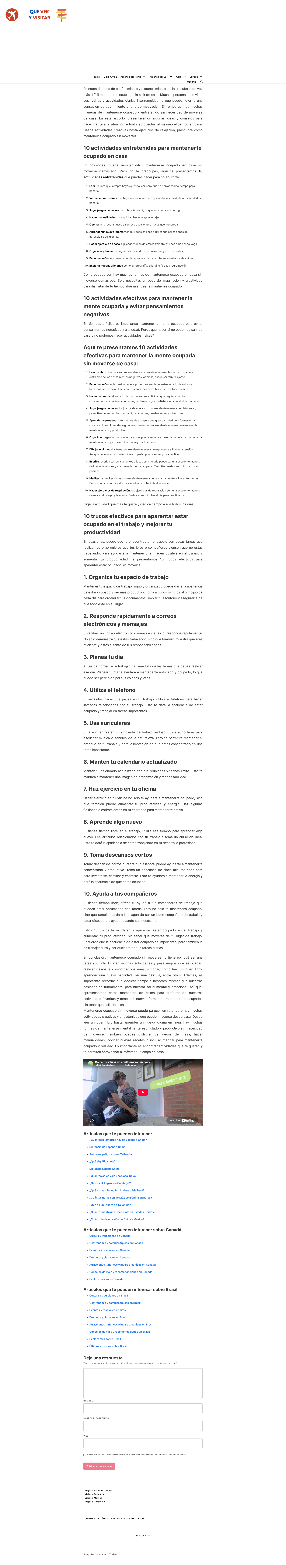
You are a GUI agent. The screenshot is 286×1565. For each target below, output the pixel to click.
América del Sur (158, 76)
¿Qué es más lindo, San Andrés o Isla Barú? (116, 1190)
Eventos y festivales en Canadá (109, 1250)
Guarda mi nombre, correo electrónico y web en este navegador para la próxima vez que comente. (136, 1455)
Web (85, 1436)
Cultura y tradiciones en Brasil (108, 1295)
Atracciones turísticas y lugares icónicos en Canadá (122, 1264)
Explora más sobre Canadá (106, 1279)
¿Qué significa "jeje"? (103, 1161)
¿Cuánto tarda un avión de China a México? (116, 1219)
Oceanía (191, 81)
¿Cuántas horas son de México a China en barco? (120, 1197)
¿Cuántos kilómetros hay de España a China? (118, 1139)
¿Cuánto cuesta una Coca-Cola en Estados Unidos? (122, 1212)
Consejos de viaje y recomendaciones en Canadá (120, 1272)
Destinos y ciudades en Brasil (108, 1317)
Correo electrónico (97, 1418)
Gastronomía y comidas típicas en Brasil (115, 1302)
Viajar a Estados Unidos (98, 1490)
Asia (178, 76)
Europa (194, 76)
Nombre (89, 1401)
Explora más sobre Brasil (105, 1339)
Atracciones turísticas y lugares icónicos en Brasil (121, 1324)
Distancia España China (104, 1168)
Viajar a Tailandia (95, 1494)
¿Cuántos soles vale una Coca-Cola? (112, 1175)
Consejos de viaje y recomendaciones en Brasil (119, 1331)
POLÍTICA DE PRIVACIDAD (112, 1518)
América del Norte (131, 76)
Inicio (97, 76)
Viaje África (110, 76)
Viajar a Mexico (93, 1498)
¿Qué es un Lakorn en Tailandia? (110, 1204)
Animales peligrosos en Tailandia (110, 1154)
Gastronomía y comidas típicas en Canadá (116, 1243)
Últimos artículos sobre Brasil (108, 1346)
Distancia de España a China (107, 1147)
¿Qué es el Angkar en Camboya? (110, 1183)
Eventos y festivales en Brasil (108, 1310)
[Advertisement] (143, 53)
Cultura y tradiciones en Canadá (109, 1235)
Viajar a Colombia (95, 1501)
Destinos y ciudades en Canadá (109, 1257)
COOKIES (90, 1518)
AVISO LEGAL (136, 1518)
